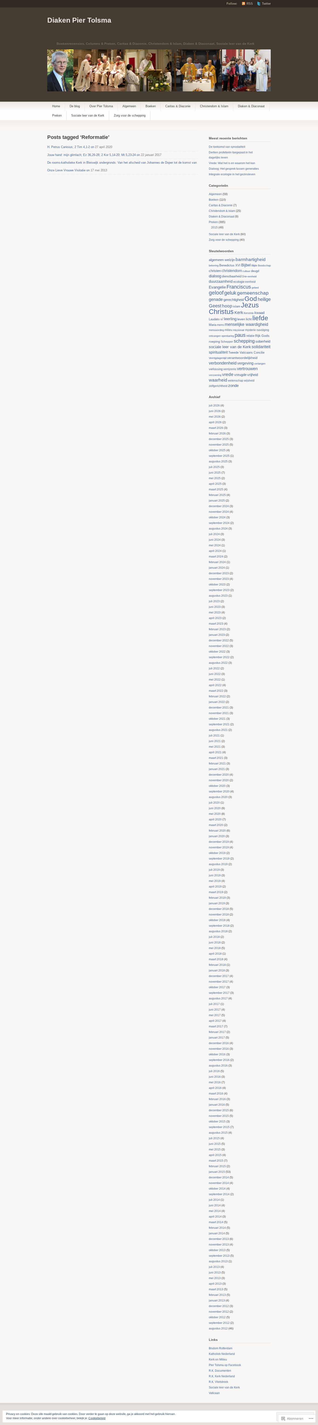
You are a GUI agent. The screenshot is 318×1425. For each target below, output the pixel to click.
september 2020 (219, 791)
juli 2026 (214, 405)
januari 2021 (217, 769)
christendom (232, 270)
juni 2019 (215, 875)
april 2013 (215, 1283)
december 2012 (219, 1306)
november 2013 (219, 1244)
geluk (230, 293)
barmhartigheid (251, 259)
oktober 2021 (217, 718)
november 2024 (219, 511)
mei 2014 (215, 1211)
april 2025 (215, 483)
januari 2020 (217, 836)
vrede (227, 374)
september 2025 (219, 456)
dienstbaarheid (231, 276)
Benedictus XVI (229, 265)
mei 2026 (215, 416)
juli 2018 (214, 937)
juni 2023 (215, 607)
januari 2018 (217, 970)
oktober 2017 (217, 987)
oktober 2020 (217, 786)
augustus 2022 (218, 662)
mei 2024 (215, 545)
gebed (255, 287)
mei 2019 (215, 881)
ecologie (238, 281)
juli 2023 (214, 601)
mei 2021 (215, 746)
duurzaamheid (221, 281)
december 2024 (219, 506)
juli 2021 (214, 735)
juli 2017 (214, 1004)
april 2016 (215, 1088)
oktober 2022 (217, 651)
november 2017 (219, 981)
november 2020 (219, 780)
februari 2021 (217, 763)
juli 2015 (214, 1138)
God (250, 298)
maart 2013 (216, 1289)
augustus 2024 (218, 528)
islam (236, 306)
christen (215, 271)
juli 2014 (214, 1199)
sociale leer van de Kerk (230, 347)
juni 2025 (215, 472)
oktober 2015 (217, 1121)
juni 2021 (215, 741)
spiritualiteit (218, 352)
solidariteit (261, 346)
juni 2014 (215, 1205)
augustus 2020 (218, 797)
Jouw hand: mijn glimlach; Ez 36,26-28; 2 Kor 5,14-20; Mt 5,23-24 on (93, 155)
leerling (230, 319)
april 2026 (215, 422)
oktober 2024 (217, 517)
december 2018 (219, 909)
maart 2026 (216, 428)
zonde (233, 385)
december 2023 (219, 573)
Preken (57, 115)
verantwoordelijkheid (242, 358)
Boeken (150, 106)
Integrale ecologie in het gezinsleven (232, 174)
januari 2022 (217, 702)
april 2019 (215, 886)
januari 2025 (217, 500)
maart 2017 (216, 1026)
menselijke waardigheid (246, 324)
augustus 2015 (218, 1132)
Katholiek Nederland (222, 1354)
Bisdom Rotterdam (220, 1348)
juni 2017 (215, 1009)
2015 (214, 227)
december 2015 (219, 1110)
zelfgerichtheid (218, 386)
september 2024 (219, 523)
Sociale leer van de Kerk (87, 115)
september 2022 (219, 657)
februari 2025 (217, 495)
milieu (228, 330)
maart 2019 (216, 892)
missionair (238, 330)
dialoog (215, 276)
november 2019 (219, 847)
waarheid (218, 380)
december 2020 (219, 774)
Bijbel (246, 265)
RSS (250, 3)
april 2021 (215, 752)
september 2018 (219, 925)
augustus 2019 (218, 864)
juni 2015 (215, 1144)
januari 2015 (217, 1172)
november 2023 (219, 579)
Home (56, 106)
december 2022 (219, 640)
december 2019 (219, 841)
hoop (227, 305)
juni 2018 (215, 942)
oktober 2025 (217, 450)
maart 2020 (216, 825)
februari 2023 (217, 629)
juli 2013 (214, 1267)
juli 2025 (214, 467)
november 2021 (219, 713)
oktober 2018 (217, 920)
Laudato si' (216, 319)
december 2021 (219, 707)
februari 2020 (217, 830)
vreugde (240, 375)
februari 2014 (217, 1227)
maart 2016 (216, 1093)
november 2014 (219, 1183)
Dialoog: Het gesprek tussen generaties (234, 168)
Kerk (238, 312)
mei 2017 (215, 1015)
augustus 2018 (218, 931)
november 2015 (219, 1116)
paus (240, 335)
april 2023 (215, 618)
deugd (255, 271)
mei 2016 (215, 1082)
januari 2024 (217, 567)
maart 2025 (216, 489)
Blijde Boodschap (261, 265)
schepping (244, 341)
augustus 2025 (218, 461)
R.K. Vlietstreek (218, 1382)
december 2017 (219, 976)
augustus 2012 (218, 1328)
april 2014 (215, 1216)
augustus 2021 (218, 730)
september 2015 (219, 1127)
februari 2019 (217, 897)
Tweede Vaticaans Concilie (246, 352)
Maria (212, 325)
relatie (250, 335)
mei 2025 (215, 478)
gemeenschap (253, 293)
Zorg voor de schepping (129, 115)
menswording (216, 330)
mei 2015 (215, 1149)
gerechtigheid (233, 300)
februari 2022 (217, 696)
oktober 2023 (217, 584)
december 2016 (219, 1043)
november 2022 (219, 646)
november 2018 (219, 914)
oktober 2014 (217, 1188)
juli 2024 (214, 534)
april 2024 (215, 551)
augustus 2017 (218, 998)
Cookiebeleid (96, 1418)
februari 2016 (217, 1099)
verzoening (215, 375)
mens (220, 325)
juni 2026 (215, 411)
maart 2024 (216, 556)
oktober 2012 (217, 1317)
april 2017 (215, 1020)
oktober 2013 (217, 1250)
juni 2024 (215, 539)
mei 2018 (215, 948)
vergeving (245, 363)
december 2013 (219, 1239)
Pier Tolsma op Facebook (225, 1365)
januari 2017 (217, 1037)
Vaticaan (214, 1393)
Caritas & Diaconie (177, 106)
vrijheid (252, 375)
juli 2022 (214, 668)
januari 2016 (217, 1104)
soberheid (262, 341)
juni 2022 (215, 674)
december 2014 (219, 1177)
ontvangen (215, 335)
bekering (214, 265)
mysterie (250, 330)
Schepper (227, 341)
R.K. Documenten (220, 1370)
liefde (260, 318)
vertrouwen (247, 368)
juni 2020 (215, 808)
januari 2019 (217, 903)
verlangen (259, 363)
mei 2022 (215, 679)
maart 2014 (216, 1222)
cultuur (246, 271)
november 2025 (219, 444)
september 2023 (219, 590)
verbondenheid (223, 363)
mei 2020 (215, 814)
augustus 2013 (218, 1261)
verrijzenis (229, 369)
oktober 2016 (217, 1054)
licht (249, 319)
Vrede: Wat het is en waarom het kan (232, 163)
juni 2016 (215, 1076)
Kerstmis (249, 313)
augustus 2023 (218, 595)
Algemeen (129, 106)
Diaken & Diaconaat (251, 106)
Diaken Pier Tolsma (79, 20)
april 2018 (215, 953)
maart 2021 (216, 758)
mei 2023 (215, 612)
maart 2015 (216, 1160)
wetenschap (235, 380)
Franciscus (239, 287)
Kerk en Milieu (218, 1359)
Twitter (266, 3)
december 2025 (219, 439)
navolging (263, 330)
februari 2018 (217, 965)
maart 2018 (216, 959)
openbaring (227, 335)
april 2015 (215, 1155)
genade (216, 299)
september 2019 (219, 858)
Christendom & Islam (214, 106)
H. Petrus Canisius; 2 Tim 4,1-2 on (70, 147)
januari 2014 (217, 1233)
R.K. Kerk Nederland (222, 1376)
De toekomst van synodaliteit (227, 146)
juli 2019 (214, 869)
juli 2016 (214, 1071)
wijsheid (249, 380)
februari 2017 (217, 1032)
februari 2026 (217, 433)
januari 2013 (217, 1300)
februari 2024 (217, 562)
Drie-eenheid (249, 276)
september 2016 (219, 1060)
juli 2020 (214, 802)
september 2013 (219, 1255)
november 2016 (219, 1048)
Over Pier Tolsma (101, 106)
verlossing (216, 369)
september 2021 (219, 724)
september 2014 (219, 1194)
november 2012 (219, 1311)
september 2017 (219, 993)
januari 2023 (217, 635)
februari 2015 (217, 1166)
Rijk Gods (262, 335)
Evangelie (217, 287)
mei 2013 (215, 1278)
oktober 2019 (217, 853)
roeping (214, 341)
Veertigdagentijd (218, 358)
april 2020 (215, 819)
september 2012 (219, 1323)
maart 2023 (216, 623)
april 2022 (215, 685)
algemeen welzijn (222, 260)
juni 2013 (215, 1272)
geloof (216, 293)
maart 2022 (216, 690)
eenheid (250, 281)
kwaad (259, 313)
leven (241, 319)
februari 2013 (217, 1295)
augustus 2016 (218, 1065)
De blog (75, 106)
